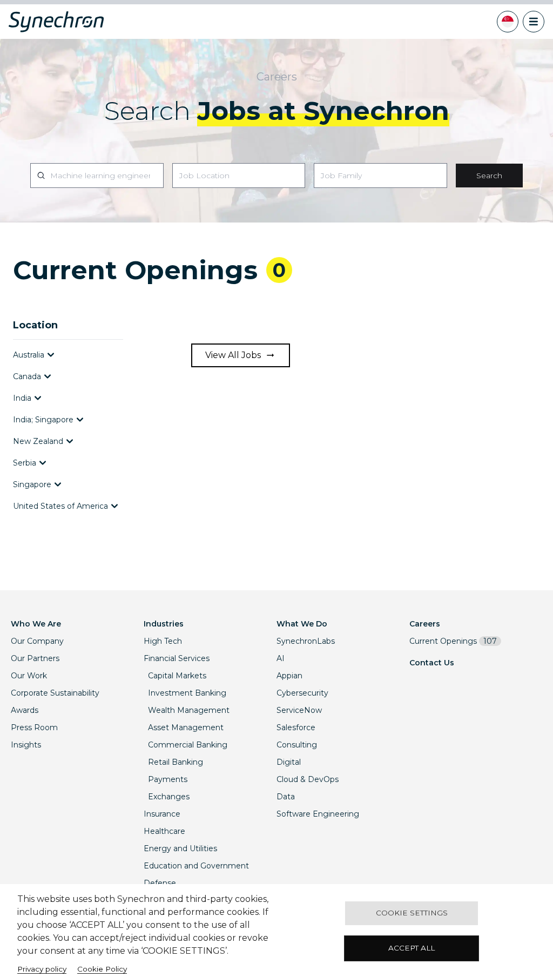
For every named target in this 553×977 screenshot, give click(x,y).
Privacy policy (41, 969)
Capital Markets (177, 675)
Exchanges (169, 796)
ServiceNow (299, 710)
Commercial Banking (187, 745)
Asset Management (186, 727)
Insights (26, 745)
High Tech (163, 641)
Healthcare (164, 831)
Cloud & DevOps (307, 779)
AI (280, 658)
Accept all (411, 948)
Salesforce (295, 727)
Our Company (37, 641)
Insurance (162, 814)
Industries (164, 624)
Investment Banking (187, 693)
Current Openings (453, 641)
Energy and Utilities (180, 848)
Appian (289, 675)
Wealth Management (189, 710)
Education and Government (196, 866)
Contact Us (431, 663)
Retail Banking (175, 762)
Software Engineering (317, 814)
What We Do (301, 624)
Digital (288, 762)
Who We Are (36, 624)
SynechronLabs (305, 641)
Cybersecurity (302, 693)
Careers (424, 624)
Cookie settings (412, 912)
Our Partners (35, 658)
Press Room (34, 727)
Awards (24, 710)
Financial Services (177, 658)
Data (285, 796)
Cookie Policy (102, 969)
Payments (167, 779)
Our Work (29, 675)
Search (489, 175)
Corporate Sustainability (55, 693)
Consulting (296, 745)
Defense (160, 883)
